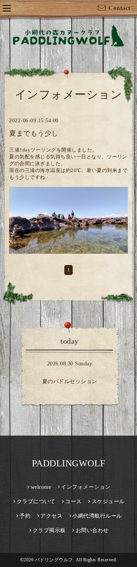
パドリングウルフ (54, 559)
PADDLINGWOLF (68, 463)
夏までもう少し (34, 133)
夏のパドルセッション (69, 381)
